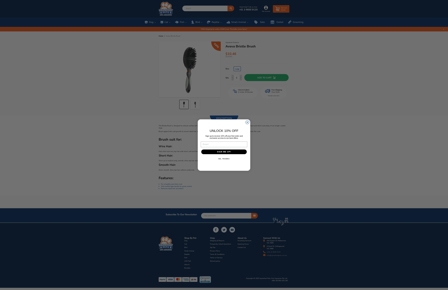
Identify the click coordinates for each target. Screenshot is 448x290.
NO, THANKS (224, 159)
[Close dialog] (247, 122)
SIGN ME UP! (224, 152)
